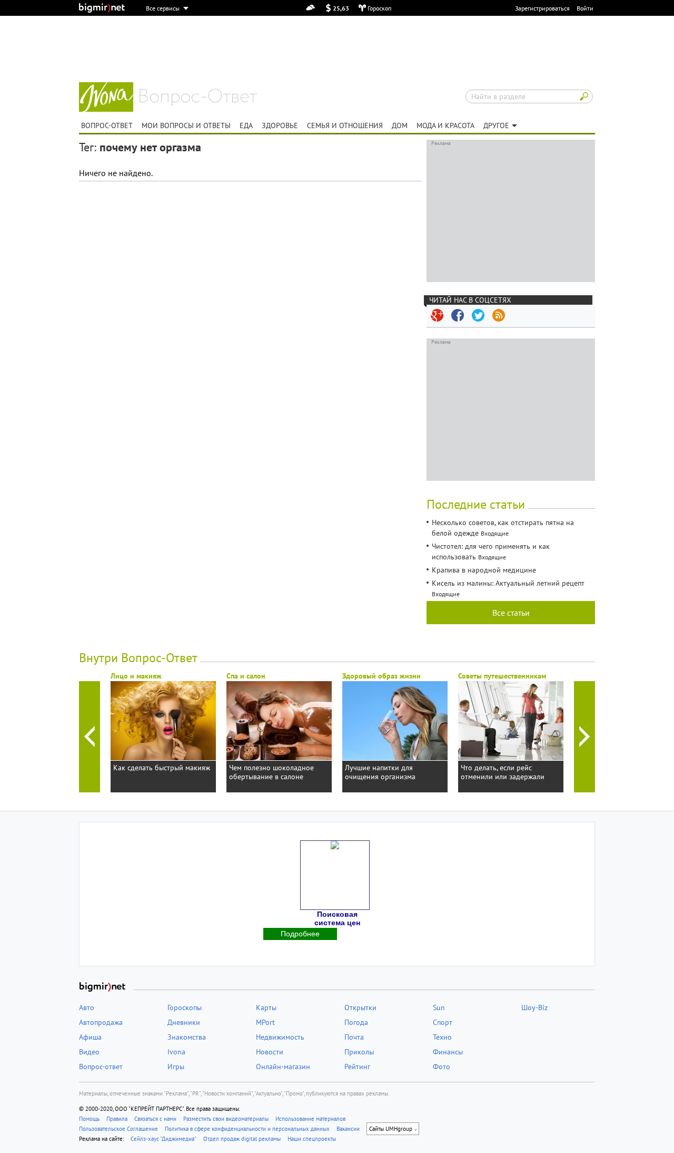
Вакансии (348, 1128)
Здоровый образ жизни (381, 676)
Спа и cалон (245, 676)
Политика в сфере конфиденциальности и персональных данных (247, 1128)
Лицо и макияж (136, 676)
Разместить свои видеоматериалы (226, 1118)
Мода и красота (445, 125)
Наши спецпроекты (312, 1138)
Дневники (183, 1022)
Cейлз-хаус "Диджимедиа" (163, 1138)
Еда (246, 125)
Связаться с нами (155, 1118)
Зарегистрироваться (542, 8)
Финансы (448, 1052)
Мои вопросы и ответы (186, 125)
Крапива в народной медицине (484, 570)
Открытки (360, 1007)
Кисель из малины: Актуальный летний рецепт (508, 583)
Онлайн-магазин (283, 1066)
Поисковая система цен (337, 918)
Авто (86, 1007)
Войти (585, 8)
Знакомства (186, 1037)
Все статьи (511, 612)
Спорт (442, 1022)
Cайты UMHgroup (390, 1128)
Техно (442, 1037)
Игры (175, 1066)
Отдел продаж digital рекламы (242, 1138)
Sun (439, 1007)
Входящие (495, 533)
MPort (265, 1022)
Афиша (90, 1037)
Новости (269, 1052)
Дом (400, 125)
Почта (354, 1037)
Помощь (89, 1118)
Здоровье (280, 125)
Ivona (176, 1052)
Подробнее (300, 933)
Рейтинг (357, 1066)
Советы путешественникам (502, 676)
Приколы (359, 1052)
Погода (356, 1022)
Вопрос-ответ (198, 97)
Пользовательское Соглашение (118, 1128)
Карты (266, 1007)
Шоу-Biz (534, 1007)
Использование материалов (310, 1118)
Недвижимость (280, 1037)
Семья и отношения (345, 125)
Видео (89, 1052)
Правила (116, 1118)
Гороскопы (184, 1007)
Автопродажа (101, 1022)
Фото (441, 1066)
